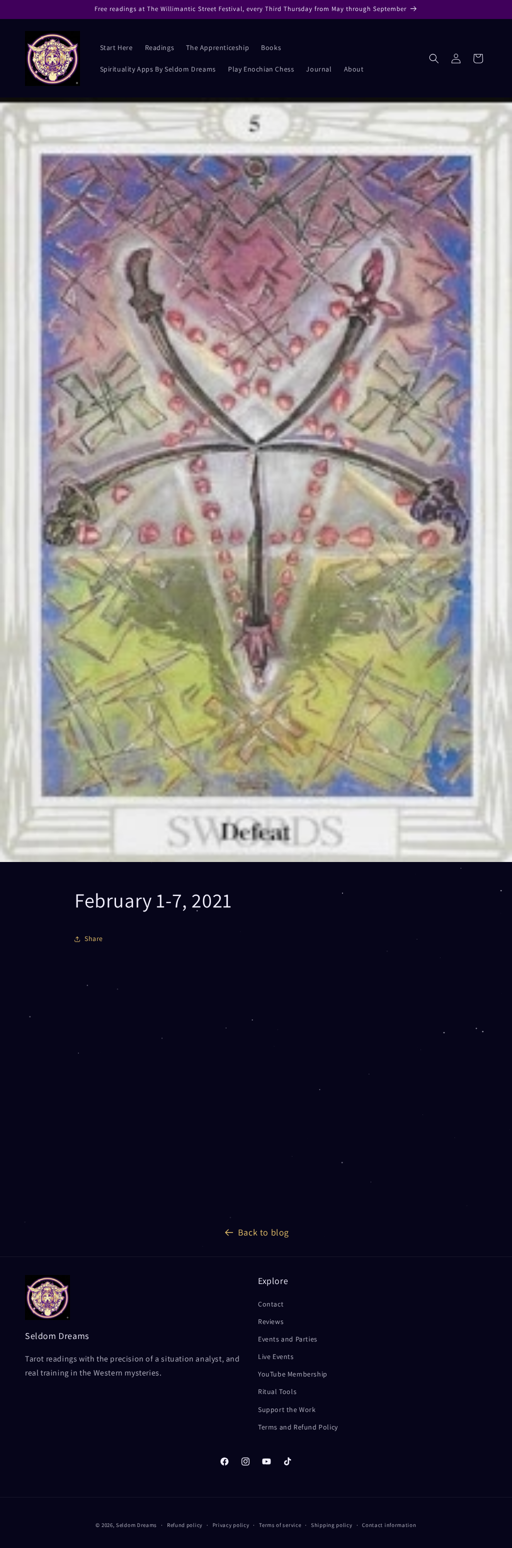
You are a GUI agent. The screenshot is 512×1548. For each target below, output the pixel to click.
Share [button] (93, 938)
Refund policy (184, 1525)
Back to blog (263, 1232)
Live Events (276, 1356)
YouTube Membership (293, 1374)
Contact (271, 1304)
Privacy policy (231, 1525)
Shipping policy (331, 1525)
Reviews (271, 1321)
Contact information (389, 1525)
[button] (434, 59)
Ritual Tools (277, 1391)
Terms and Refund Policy (298, 1427)
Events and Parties (288, 1339)
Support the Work (287, 1409)
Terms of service (280, 1525)
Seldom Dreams (136, 1525)
